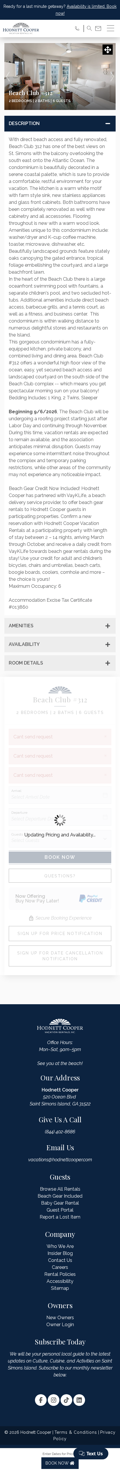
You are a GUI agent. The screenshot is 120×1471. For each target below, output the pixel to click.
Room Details (26, 663)
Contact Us (60, 1260)
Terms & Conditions (75, 1432)
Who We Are (60, 1246)
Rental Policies (60, 1274)
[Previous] (7, 77)
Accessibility (60, 1281)
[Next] (112, 77)
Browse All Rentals (60, 1189)
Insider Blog (60, 1253)
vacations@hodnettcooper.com (60, 1159)
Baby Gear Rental (60, 1203)
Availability (24, 644)
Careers (60, 1267)
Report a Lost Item (60, 1217)
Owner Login (60, 1324)
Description (24, 123)
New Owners (60, 1317)
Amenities (21, 625)
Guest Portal (60, 1210)
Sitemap (60, 1288)
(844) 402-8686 (60, 1132)
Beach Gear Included (60, 1196)
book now (57, 1463)
